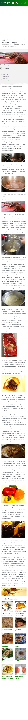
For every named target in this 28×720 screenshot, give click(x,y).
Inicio (3, 39)
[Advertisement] (14, 21)
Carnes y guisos (15, 39)
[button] (13, 3)
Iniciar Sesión (23, 3)
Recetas (8, 39)
